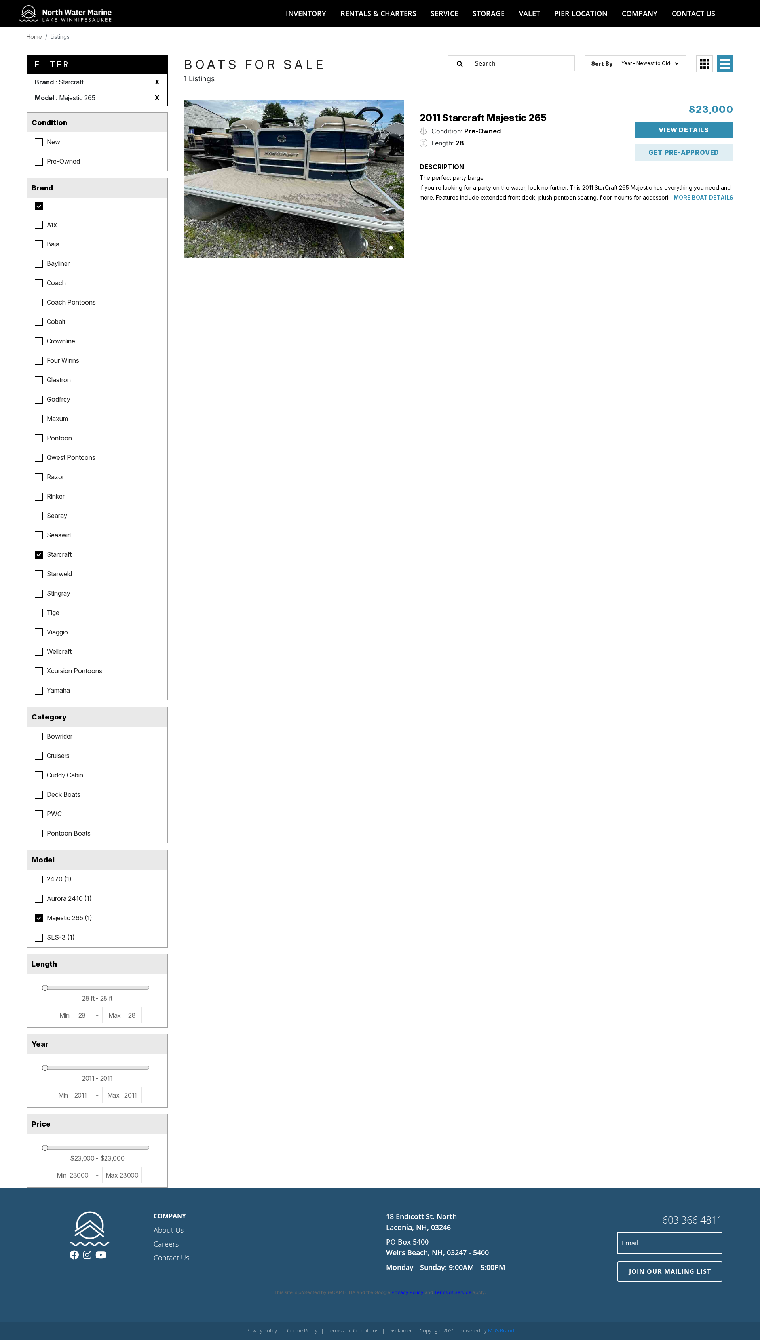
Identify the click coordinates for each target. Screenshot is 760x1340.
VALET (529, 13)
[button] (391, 248)
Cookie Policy (302, 1330)
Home (34, 36)
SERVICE (444, 13)
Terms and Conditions (352, 1330)
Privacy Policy (407, 1292)
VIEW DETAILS (684, 130)
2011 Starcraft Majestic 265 (483, 118)
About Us (169, 1230)
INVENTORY (306, 13)
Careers (166, 1244)
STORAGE (489, 13)
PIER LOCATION (581, 13)
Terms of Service (452, 1292)
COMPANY (639, 13)
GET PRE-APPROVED (683, 152)
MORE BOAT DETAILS (703, 197)
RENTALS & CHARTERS (378, 13)
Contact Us (171, 1257)
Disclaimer (400, 1330)
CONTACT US (693, 13)
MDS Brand (501, 1330)
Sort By (602, 63)
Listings (60, 36)
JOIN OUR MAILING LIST (670, 1271)
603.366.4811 (692, 1219)
